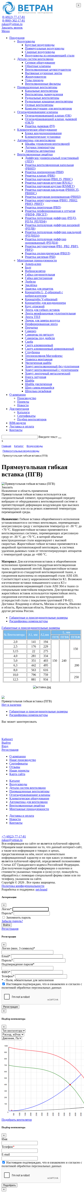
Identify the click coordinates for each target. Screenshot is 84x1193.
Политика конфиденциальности (23, 886)
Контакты (15, 822)
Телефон (8, 1146)
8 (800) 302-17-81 (13, 20)
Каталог (14, 780)
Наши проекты (19, 770)
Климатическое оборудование (29, 798)
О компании (17, 756)
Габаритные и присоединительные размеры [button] (31, 627)
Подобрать (9, 1185)
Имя (4, 1139)
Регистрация (10, 749)
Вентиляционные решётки (27, 805)
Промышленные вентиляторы (29, 791)
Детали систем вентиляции (27, 787)
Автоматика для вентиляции (28, 802)
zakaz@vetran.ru (12, 24)
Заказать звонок (12, 27)
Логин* (7, 909)
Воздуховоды (18, 784)
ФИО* (6, 972)
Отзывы (14, 767)
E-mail (6, 1154)
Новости (15, 819)
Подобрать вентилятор (17, 1119)
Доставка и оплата (21, 815)
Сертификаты (18, 763)
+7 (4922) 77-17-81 (14, 836)
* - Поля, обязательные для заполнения (28, 980)
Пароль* (7, 913)
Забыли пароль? (12, 921)
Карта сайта (17, 774)
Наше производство (22, 760)
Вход (5, 746)
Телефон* (8, 976)
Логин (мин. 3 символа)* (18, 948)
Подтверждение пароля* (18, 964)
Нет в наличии (11, 704)
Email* (6, 956)
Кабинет (7, 739)
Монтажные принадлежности (29, 809)
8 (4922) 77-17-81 (13, 17)
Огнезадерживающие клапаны (29, 795)
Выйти (6, 742)
